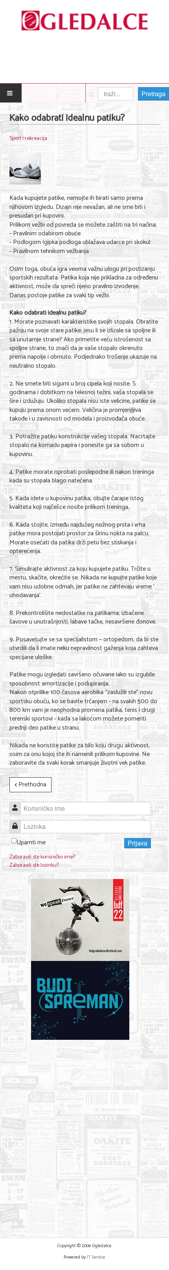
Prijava (137, 842)
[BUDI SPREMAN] (80, 1000)
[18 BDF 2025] (80, 919)
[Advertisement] (84, 1134)
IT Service (96, 1257)
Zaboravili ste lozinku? (34, 865)
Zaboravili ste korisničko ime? (42, 857)
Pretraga (153, 93)
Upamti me (31, 842)
